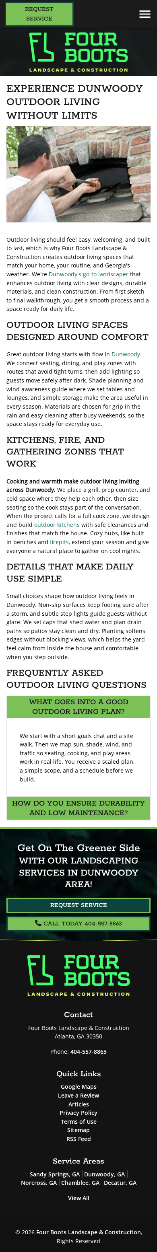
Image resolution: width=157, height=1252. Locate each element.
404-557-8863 (88, 1051)
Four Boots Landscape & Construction (88, 1232)
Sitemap (78, 1130)
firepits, (60, 542)
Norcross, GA (39, 1182)
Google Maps (79, 1086)
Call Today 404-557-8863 (81, 923)
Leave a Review (78, 1095)
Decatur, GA (120, 1182)
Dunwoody (126, 354)
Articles (78, 1104)
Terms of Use (79, 1121)
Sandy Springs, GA (55, 1174)
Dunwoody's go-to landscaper (88, 274)
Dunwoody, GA (104, 1174)
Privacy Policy (78, 1112)
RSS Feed (78, 1139)
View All (78, 1198)
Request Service (39, 14)
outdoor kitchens (57, 524)
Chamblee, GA (80, 1182)
